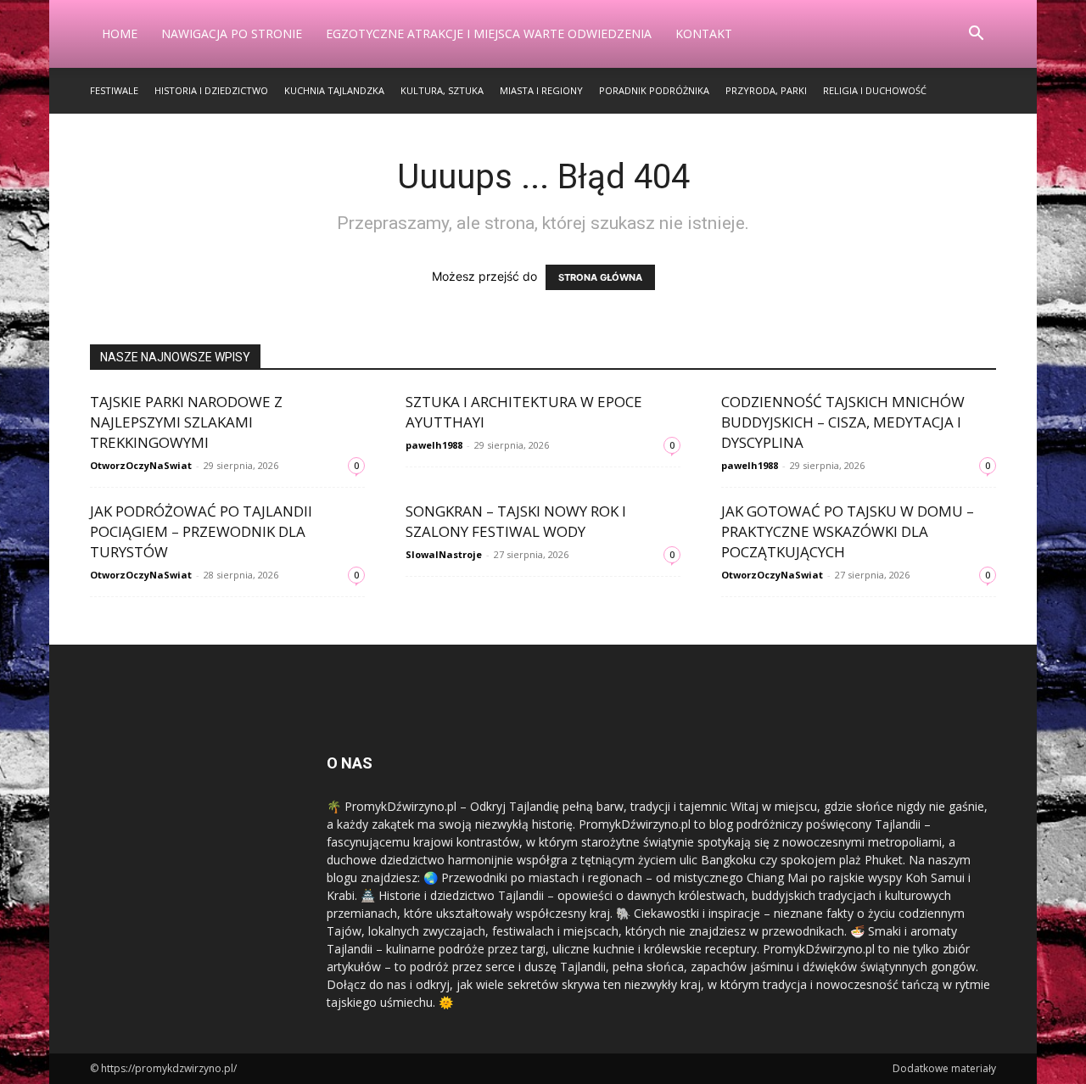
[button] (975, 35)
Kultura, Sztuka (442, 90)
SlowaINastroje (444, 554)
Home (119, 33)
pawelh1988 (434, 445)
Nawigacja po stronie (231, 33)
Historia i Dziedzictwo (211, 90)
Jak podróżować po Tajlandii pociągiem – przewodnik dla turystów (201, 531)
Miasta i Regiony (541, 90)
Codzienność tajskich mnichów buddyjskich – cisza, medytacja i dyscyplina (843, 422)
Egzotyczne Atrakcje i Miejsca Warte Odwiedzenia (489, 33)
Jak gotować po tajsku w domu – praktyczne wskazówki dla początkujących (847, 531)
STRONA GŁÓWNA (600, 277)
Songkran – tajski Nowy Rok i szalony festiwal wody (516, 521)
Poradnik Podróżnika (654, 90)
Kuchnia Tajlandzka (334, 90)
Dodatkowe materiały (944, 1068)
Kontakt (703, 33)
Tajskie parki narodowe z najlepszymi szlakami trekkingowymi (186, 422)
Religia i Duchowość (874, 90)
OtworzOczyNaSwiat (141, 465)
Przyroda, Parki (766, 90)
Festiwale (114, 90)
